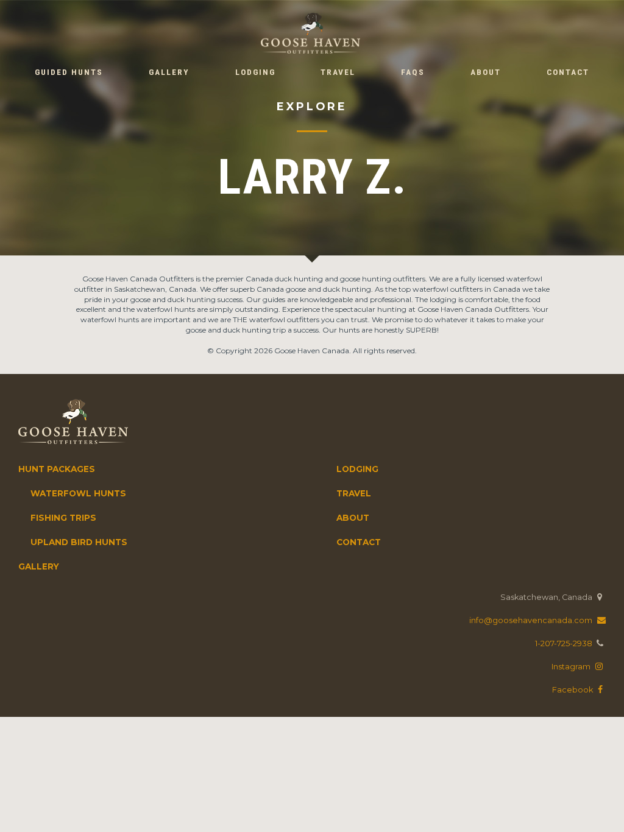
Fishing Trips (63, 518)
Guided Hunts (69, 72)
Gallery (169, 72)
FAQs (413, 72)
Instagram (571, 666)
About (485, 72)
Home (310, 33)
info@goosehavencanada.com (531, 620)
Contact (568, 72)
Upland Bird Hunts (78, 542)
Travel (338, 72)
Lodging (255, 72)
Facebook (573, 689)
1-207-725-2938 (563, 643)
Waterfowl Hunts (78, 493)
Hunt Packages (56, 469)
